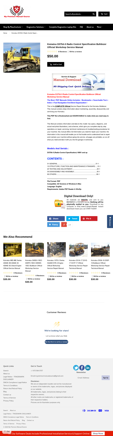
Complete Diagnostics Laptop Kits (62, 27)
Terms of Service (9, 397)
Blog (5, 391)
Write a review (75, 52)
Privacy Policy (8, 400)
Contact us (7, 394)
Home (5, 33)
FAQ (81, 27)
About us (90, 27)
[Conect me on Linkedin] (88, 370)
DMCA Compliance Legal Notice (15, 382)
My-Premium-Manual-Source (17, 427)
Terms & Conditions (10, 385)
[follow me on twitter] (76, 370)
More (99, 27)
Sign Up (105, 378)
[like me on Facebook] (82, 370)
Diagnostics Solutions (35, 27)
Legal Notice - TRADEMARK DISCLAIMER (17, 414)
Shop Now (98, 433)
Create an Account (103, 9)
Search (5, 370)
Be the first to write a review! (56, 342)
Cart (105, 14)
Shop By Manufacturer (12, 27)
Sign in (91, 9)
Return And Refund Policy (12, 388)
